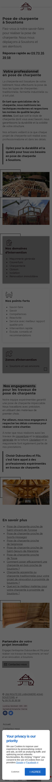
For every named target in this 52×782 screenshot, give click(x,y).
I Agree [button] (35, 771)
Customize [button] (15, 772)
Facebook (31, 762)
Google (19, 762)
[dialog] (26, 755)
